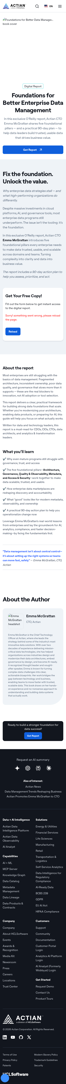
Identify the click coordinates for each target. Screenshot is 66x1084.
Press (6, 968)
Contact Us (43, 992)
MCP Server (10, 869)
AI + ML (7, 863)
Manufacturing (45, 844)
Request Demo (45, 986)
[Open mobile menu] (60, 6)
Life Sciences (44, 838)
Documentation (45, 940)
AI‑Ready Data (44, 887)
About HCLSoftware (15, 933)
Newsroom (9, 962)
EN (51, 6)
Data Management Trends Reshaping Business (33, 791)
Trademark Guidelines (46, 1060)
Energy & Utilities (46, 826)
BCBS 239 (42, 893)
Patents (7, 1065)
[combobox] (48, 6)
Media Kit (9, 956)
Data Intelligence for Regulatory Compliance (48, 877)
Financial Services (47, 832)
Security (38, 1065)
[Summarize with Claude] (48, 768)
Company (9, 927)
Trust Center (10, 986)
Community (43, 933)
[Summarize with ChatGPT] (27, 768)
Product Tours (44, 998)
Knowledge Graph (14, 875)
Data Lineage (11, 897)
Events (7, 940)
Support (41, 927)
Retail (39, 850)
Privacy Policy (10, 1060)
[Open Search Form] (37, 6)
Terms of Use (10, 1054)
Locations (9, 980)
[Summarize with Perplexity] (38, 768)
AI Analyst (9, 846)
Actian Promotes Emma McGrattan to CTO (33, 796)
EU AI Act (41, 905)
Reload (13, 331)
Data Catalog (11, 881)
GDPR (39, 899)
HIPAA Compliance (47, 911)
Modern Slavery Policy (46, 1054)
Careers (7, 974)
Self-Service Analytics (49, 867)
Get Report (30, 149)
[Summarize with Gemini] (17, 768)
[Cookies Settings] (5, 1078)
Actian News (33, 786)
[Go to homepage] (14, 6)
